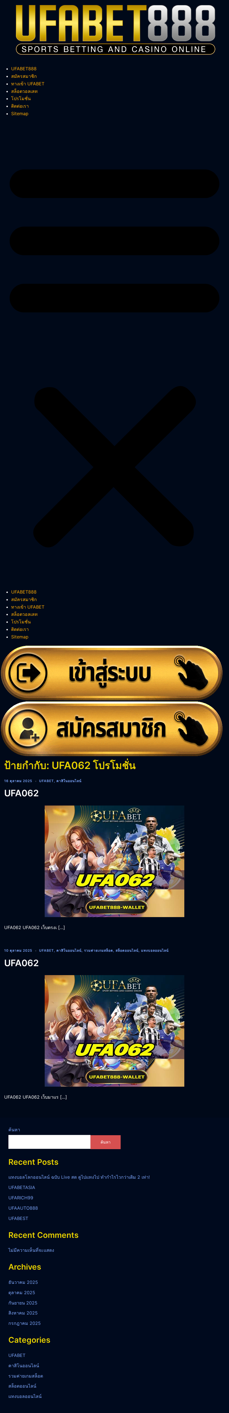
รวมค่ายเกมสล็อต (98, 950)
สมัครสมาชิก (24, 76)
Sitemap (19, 113)
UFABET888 (24, 68)
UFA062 (21, 793)
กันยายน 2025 (22, 1303)
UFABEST (18, 1218)
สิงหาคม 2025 (23, 1313)
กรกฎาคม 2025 (24, 1323)
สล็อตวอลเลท (24, 91)
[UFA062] (114, 861)
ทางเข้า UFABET (27, 83)
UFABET (46, 781)
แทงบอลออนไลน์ (155, 950)
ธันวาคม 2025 (23, 1282)
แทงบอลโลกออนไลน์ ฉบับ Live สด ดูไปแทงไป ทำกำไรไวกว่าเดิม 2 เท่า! (79, 1177)
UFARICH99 (20, 1197)
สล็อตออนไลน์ (127, 950)
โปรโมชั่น (21, 98)
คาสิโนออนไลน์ (69, 781)
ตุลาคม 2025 (21, 1292)
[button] (114, 353)
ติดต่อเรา (20, 106)
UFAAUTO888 (23, 1208)
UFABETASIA (21, 1187)
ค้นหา (14, 1129)
